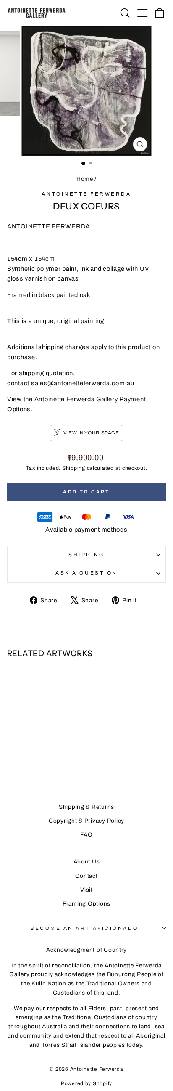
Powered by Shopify (86, 1083)
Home (84, 179)
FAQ (86, 834)
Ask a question (86, 572)
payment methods (101, 529)
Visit (86, 890)
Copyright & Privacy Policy (86, 821)
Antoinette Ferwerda (86, 193)
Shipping (73, 468)
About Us (86, 861)
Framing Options (86, 903)
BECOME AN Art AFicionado (84, 928)
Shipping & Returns (86, 807)
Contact (86, 876)
